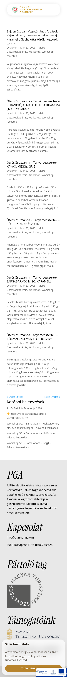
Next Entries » (52, 396)
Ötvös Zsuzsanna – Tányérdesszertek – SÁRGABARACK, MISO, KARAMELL (33, 279)
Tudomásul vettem (33, 668)
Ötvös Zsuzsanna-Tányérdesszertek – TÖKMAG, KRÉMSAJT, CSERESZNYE (32, 337)
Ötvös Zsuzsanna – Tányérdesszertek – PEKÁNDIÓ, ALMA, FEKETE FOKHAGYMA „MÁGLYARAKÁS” (33, 105)
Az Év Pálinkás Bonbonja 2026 (24, 408)
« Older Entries (15, 396)
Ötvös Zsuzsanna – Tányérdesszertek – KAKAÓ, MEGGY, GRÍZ (33, 164)
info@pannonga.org (20, 537)
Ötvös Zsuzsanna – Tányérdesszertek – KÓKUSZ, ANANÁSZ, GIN (33, 222)
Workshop (34, 51)
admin (13, 47)
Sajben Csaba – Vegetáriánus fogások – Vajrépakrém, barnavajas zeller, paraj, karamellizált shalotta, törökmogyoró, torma (33, 37)
